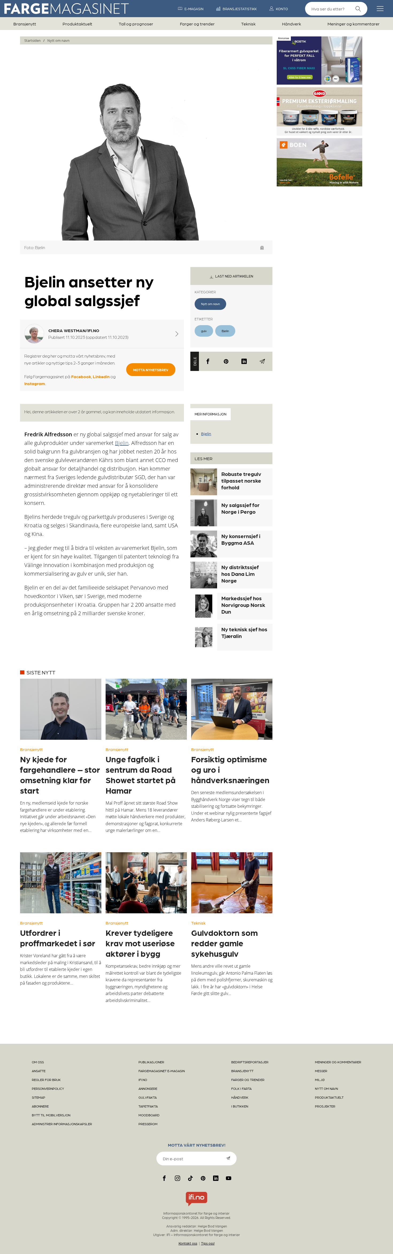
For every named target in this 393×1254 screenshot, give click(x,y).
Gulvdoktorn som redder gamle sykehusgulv (224, 942)
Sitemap (38, 1097)
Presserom (147, 1124)
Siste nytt (40, 672)
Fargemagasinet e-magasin (161, 1071)
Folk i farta (241, 1088)
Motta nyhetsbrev (150, 370)
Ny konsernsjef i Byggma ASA (240, 539)
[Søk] (358, 9)
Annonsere (147, 1088)
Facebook (81, 376)
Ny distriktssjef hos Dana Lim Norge (240, 574)
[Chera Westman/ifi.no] (177, 334)
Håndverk (291, 23)
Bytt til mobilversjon (51, 1115)
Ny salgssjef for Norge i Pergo (240, 508)
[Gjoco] (319, 133)
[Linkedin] (244, 361)
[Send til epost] (262, 361)
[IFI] (196, 1206)
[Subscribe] (228, 1158)
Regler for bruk (46, 1080)
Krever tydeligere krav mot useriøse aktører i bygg (140, 942)
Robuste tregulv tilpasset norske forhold (241, 480)
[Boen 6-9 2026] (319, 184)
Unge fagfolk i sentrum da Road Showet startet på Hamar (141, 774)
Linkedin (101, 376)
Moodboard (149, 1115)
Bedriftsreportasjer (249, 1062)
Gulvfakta (147, 1097)
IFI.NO (142, 1080)
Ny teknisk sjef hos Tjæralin (244, 632)
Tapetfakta (148, 1106)
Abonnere (40, 1106)
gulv (204, 331)
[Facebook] (208, 361)
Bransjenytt (24, 23)
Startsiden (32, 40)
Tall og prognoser (136, 23)
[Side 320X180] (319, 82)
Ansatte (38, 1071)
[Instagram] (177, 1178)
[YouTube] (228, 1178)
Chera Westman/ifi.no (73, 330)
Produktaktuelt (77, 23)
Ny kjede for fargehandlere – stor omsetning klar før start (60, 774)
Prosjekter (325, 1106)
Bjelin (225, 331)
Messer (321, 1071)
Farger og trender (197, 23)
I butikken (239, 1106)
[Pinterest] (226, 361)
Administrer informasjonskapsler (62, 1124)
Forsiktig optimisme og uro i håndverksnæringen (230, 769)
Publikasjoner (151, 1062)
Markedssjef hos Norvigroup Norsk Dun (243, 605)
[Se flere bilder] (262, 247)
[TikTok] (190, 1178)
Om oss (38, 1062)
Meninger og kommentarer (354, 23)
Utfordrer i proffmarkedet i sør (57, 937)
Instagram (34, 383)
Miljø (320, 1080)
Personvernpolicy (48, 1088)
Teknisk (248, 23)
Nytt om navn (58, 40)
